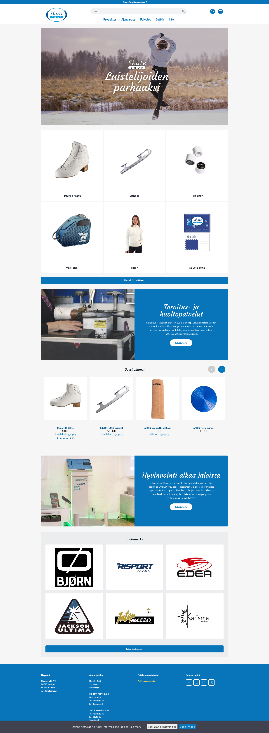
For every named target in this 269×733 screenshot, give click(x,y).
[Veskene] (72, 233)
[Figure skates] (72, 161)
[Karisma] (195, 616)
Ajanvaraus (128, 19)
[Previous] (211, 369)
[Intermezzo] (134, 616)
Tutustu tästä (181, 342)
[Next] (221, 369)
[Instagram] (204, 682)
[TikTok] (211, 682)
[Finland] (220, 11)
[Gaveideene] (197, 233)
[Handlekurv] (212, 11)
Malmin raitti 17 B (48, 681)
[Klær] (134, 233)
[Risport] (134, 567)
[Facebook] (196, 682)
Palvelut (145, 19)
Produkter (109, 19)
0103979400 (49, 687)
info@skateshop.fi (49, 690)
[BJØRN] (74, 567)
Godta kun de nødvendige (162, 726)
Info (171, 19)
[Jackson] (74, 616)
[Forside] (56, 15)
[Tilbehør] (197, 161)
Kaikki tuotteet (134, 280)
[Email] (189, 682)
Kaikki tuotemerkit (135, 649)
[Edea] (195, 567)
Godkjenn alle (187, 726)
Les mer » (136, 726)
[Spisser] (134, 161)
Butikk (160, 19)
